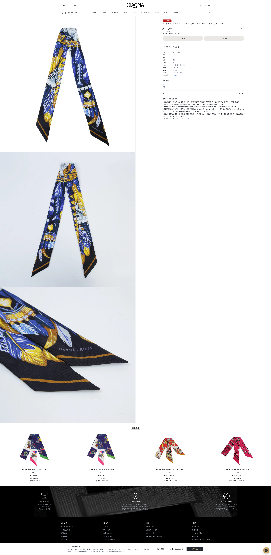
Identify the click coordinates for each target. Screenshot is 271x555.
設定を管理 (160, 549)
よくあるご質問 (197, 533)
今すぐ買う (182, 38)
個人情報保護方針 (118, 551)
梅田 (175, 75)
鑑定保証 (64, 533)
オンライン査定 (150, 533)
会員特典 (195, 530)
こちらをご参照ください (187, 119)
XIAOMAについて (67, 527)
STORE (157, 13)
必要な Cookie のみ (176, 549)
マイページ (195, 527)
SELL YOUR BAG (145, 13)
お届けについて (108, 536)
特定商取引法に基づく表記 (201, 539)
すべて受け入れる (195, 549)
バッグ (104, 13)
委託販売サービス (151, 530)
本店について (65, 530)
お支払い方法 (107, 533)
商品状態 (176, 47)
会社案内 (64, 539)
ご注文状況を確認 (109, 539)
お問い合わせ (196, 536)
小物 (125, 13)
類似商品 (135, 427)
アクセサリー (115, 13)
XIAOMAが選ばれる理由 (153, 536)
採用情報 (64, 536)
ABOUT (176, 13)
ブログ (134, 13)
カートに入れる (224, 38)
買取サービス (149, 527)
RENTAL (166, 13)
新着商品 (95, 13)
